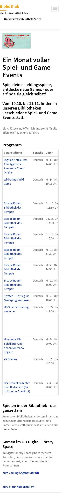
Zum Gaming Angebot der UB (20, 473)
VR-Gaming (10, 359)
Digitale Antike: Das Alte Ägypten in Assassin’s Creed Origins (15, 166)
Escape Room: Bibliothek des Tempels (13, 207)
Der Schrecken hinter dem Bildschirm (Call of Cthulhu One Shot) (17, 387)
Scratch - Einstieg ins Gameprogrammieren (17, 298)
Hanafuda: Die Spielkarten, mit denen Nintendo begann (14, 345)
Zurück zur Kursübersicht (18, 487)
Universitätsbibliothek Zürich (22, 19)
